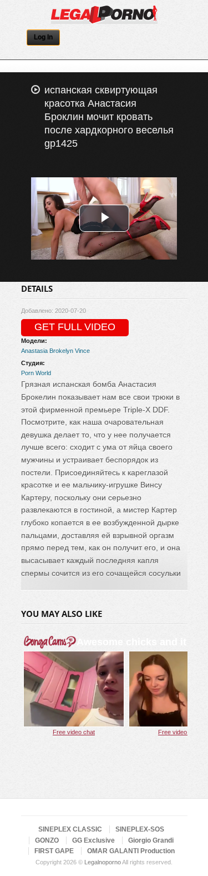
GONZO (47, 840)
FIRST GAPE (54, 851)
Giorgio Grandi (151, 840)
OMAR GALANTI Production (131, 851)
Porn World (36, 373)
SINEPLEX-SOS (139, 829)
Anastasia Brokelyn (47, 350)
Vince (82, 350)
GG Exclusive (93, 840)
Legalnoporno (102, 862)
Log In (43, 37)
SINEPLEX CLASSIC (70, 829)
